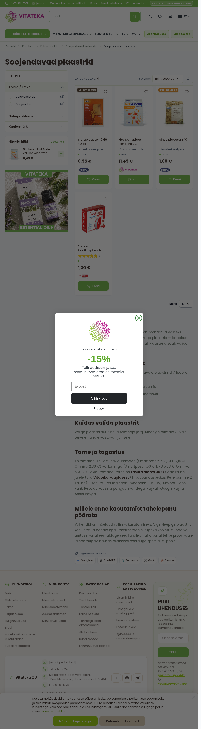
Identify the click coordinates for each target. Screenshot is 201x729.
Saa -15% (99, 398)
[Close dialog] (138, 318)
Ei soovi (99, 409)
